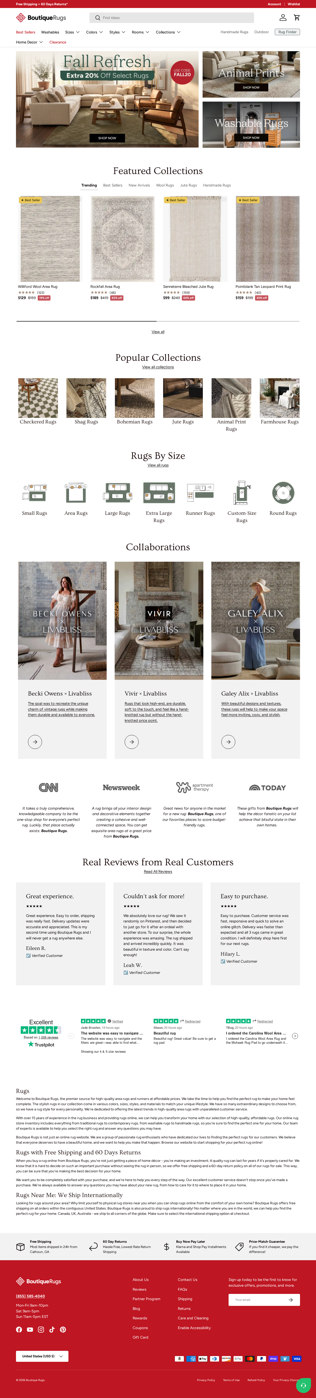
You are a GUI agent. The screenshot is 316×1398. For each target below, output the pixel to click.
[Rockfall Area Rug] (122, 239)
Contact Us (187, 1279)
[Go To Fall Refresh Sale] (107, 99)
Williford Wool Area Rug (37, 286)
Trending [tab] (89, 185)
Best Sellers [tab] (112, 185)
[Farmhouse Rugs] (280, 398)
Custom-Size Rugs (242, 516)
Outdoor (261, 32)
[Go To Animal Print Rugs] (251, 74)
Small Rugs (34, 513)
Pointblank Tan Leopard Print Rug (263, 286)
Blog (136, 1308)
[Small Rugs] (34, 493)
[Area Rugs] (76, 493)
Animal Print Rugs (231, 425)
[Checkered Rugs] (38, 398)
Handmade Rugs (234, 32)
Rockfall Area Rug (105, 286)
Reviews (139, 1289)
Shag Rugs (86, 422)
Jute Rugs (183, 422)
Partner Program (146, 1299)
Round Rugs (283, 513)
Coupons (140, 1328)
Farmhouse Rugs (280, 422)
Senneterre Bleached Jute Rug (188, 286)
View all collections (158, 367)
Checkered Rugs (38, 422)
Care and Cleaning (193, 1318)
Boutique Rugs (35, 1380)
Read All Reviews (158, 871)
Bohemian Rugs (135, 422)
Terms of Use (231, 1380)
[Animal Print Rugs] (231, 398)
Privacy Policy (206, 1380)
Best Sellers (25, 32)
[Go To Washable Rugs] (251, 125)
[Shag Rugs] (86, 398)
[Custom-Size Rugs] (242, 493)
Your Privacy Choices (286, 1380)
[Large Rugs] (117, 493)
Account (274, 4)
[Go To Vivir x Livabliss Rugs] (159, 621)
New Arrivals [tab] (139, 185)
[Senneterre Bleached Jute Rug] (195, 239)
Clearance (57, 42)
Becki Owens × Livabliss (60, 693)
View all (158, 332)
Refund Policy (256, 1380)
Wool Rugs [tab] (165, 185)
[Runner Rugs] (200, 493)
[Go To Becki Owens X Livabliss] (62, 621)
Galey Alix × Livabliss (249, 693)
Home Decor (26, 42)
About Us (141, 1279)
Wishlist (294, 4)
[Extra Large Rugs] (159, 493)
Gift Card (140, 1337)
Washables (50, 32)
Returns (184, 1308)
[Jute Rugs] (183, 398)
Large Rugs (117, 513)
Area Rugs (76, 513)
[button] (297, 17)
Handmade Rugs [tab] (217, 185)
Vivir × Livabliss (146, 693)
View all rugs (158, 465)
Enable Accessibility (194, 1328)
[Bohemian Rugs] (135, 398)
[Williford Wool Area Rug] (50, 239)
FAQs (182, 1289)
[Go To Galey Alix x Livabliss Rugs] (255, 621)
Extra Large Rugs (159, 516)
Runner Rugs (200, 513)
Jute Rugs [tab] (188, 185)
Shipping (185, 1299)
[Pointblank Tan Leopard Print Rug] (268, 239)
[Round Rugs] (283, 493)
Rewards (140, 1318)
